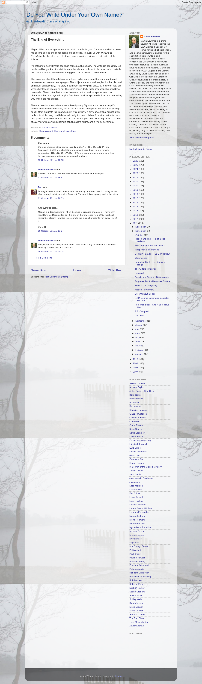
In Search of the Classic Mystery (145, 467)
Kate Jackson (136, 486)
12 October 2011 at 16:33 (51, 198)
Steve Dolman (136, 611)
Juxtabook (134, 482)
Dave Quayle (135, 429)
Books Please (136, 398)
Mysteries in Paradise (140, 527)
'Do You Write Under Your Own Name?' (74, 14)
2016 (136, 202)
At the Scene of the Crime (142, 391)
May (137, 337)
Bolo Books (135, 395)
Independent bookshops (147, 250)
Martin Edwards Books (140, 149)
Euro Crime (135, 448)
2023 (136, 173)
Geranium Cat (136, 459)
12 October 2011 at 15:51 (51, 177)
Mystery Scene (136, 535)
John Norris (135, 474)
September (141, 321)
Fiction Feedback (138, 451)
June (138, 333)
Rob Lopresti (135, 580)
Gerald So (134, 455)
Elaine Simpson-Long (140, 440)
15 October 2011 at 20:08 (51, 251)
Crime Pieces (136, 425)
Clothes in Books (137, 417)
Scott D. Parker (137, 588)
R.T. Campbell (142, 311)
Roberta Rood (136, 584)
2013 (136, 215)
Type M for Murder (138, 622)
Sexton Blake (136, 595)
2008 (136, 368)
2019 (136, 190)
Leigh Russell (136, 497)
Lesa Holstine (136, 501)
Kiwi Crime (134, 493)
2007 (136, 372)
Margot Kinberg (137, 516)
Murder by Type (137, 523)
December (140, 227)
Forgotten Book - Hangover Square (152, 281)
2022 (136, 177)
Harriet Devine (136, 463)
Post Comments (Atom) (56, 277)
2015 (136, 206)
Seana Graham (137, 592)
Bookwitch (134, 402)
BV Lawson (135, 406)
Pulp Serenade (136, 569)
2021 (136, 181)
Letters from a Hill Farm (141, 508)
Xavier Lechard (137, 626)
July (137, 329)
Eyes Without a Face (145, 294)
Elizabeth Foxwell (138, 444)
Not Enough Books (138, 546)
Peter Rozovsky (137, 561)
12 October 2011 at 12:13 (51, 160)
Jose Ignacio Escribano (141, 478)
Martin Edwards (46, 169)
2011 (135, 223)
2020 (136, 186)
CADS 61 (139, 315)
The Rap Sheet (137, 618)
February (140, 350)
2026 (136, 161)
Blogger (119, 676)
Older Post (115, 270)
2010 (136, 359)
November (140, 231)
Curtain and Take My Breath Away (152, 277)
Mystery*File (135, 539)
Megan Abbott (46, 131)
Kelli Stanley (135, 489)
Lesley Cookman (137, 504)
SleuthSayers (136, 603)
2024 (136, 169)
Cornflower (134, 421)
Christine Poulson (138, 410)
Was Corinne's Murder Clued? (150, 245)
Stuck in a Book (137, 614)
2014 (136, 211)
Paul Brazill (134, 554)
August (139, 325)
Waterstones (141, 258)
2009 (136, 363)
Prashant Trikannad (139, 565)
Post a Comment (43, 258)
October (139, 235)
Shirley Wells (135, 599)
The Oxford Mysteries (145, 269)
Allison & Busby (137, 383)
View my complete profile (141, 137)
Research (139, 273)
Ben (40, 187)
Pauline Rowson (137, 558)
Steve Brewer (136, 607)
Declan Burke (136, 436)
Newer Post (39, 270)
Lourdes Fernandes (139, 512)
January (139, 354)
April (137, 341)
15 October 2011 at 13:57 (51, 231)
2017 (136, 198)
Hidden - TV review (144, 290)
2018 (136, 194)
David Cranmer (137, 433)
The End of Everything (65, 131)
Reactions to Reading (140, 576)
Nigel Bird (134, 542)
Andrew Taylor (136, 387)
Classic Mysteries (138, 414)
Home (77, 270)
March (138, 346)
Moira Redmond (137, 520)
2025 (136, 165)
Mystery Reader (137, 531)
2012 (136, 219)
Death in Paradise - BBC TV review (152, 254)
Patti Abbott (135, 550)
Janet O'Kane (136, 470)
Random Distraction (139, 573)
